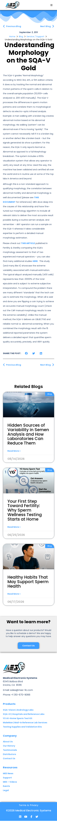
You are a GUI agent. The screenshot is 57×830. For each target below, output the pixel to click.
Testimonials (10, 750)
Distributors (9, 754)
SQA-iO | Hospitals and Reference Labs (23, 714)
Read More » (13, 451)
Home (12, 36)
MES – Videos (10, 781)
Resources (10, 767)
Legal (6, 790)
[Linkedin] (20, 816)
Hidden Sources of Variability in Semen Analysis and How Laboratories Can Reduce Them (28, 434)
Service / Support (35, 36)
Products (9, 704)
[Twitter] (37, 816)
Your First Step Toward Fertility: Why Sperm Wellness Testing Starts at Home (24, 510)
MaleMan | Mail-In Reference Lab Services (25, 722)
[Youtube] (25, 816)
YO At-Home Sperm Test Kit (17, 718)
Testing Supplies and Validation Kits (22, 726)
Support (7, 777)
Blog (21, 36)
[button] (51, 5)
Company (10, 736)
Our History (9, 745)
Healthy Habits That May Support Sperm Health (28, 581)
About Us (8, 741)
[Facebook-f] (31, 816)
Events (6, 786)
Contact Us (9, 758)
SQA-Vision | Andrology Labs (18, 709)
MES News (8, 773)
